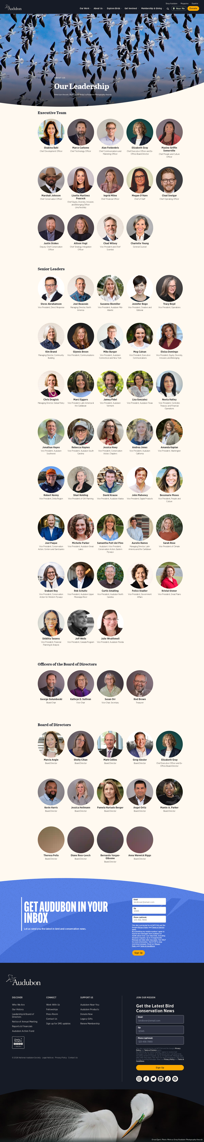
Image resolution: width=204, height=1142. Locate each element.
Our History (18, 1009)
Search (168, 8)
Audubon (13, 7)
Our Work (84, 8)
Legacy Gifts (86, 1019)
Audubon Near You (89, 1004)
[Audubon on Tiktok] (168, 1079)
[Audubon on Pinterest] (175, 1079)
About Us (98, 8)
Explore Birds (113, 8)
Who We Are (18, 1004)
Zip (135, 908)
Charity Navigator (18, 1042)
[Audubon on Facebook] (146, 1079)
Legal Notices (48, 1057)
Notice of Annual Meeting (24, 1021)
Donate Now (86, 1014)
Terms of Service (158, 927)
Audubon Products (89, 1009)
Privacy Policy (143, 927)
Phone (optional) (140, 917)
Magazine (184, 3)
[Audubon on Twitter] (153, 1079)
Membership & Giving (151, 8)
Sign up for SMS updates (58, 1023)
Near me (180, 8)
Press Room (52, 1014)
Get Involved (131, 8)
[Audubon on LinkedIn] (161, 1079)
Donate (193, 8)
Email (136, 899)
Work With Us (53, 1004)
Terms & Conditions (147, 946)
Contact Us (51, 1019)
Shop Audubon (171, 3)
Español (195, 3)
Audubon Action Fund (23, 1031)
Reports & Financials (22, 1026)
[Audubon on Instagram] (139, 1079)
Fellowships (52, 1009)
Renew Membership (90, 1023)
